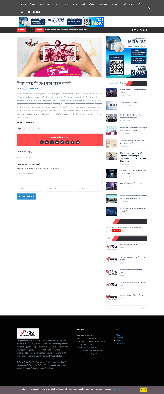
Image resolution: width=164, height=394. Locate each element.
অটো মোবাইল (115, 4)
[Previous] (28, 29)
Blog (118, 335)
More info (116, 389)
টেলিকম (67, 4)
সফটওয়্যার (92, 4)
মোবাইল (58, 4)
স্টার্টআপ (23, 12)
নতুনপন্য (41, 4)
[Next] (32, 29)
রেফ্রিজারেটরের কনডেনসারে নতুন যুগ (129, 102)
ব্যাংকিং (139, 4)
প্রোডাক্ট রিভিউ (103, 4)
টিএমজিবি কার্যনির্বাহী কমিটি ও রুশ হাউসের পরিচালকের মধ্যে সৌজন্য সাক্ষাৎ (66, 30)
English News (34, 12)
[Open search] (149, 8)
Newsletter (120, 343)
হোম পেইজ (23, 4)
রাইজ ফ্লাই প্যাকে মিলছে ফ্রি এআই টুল (131, 183)
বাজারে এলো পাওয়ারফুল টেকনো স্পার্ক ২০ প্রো (132, 295)
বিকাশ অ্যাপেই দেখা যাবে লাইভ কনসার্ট (44, 83)
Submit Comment (26, 196)
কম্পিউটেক (32, 4)
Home (118, 340)
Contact (119, 338)
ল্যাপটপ (49, 4)
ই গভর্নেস (131, 4)
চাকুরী (124, 4)
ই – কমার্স (75, 4)
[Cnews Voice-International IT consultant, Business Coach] (28, 333)
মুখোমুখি (83, 4)
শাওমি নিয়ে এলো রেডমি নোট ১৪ (128, 244)
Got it (143, 390)
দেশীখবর (39, 30)
